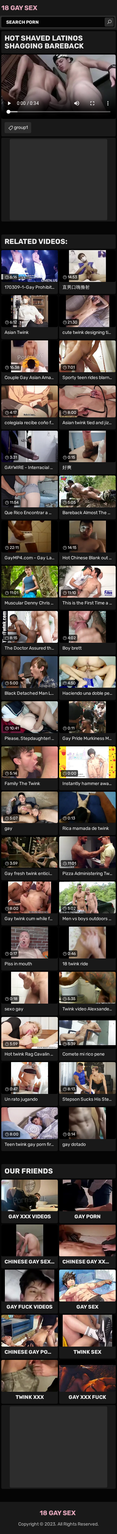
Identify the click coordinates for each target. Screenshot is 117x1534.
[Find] (109, 22)
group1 (21, 127)
